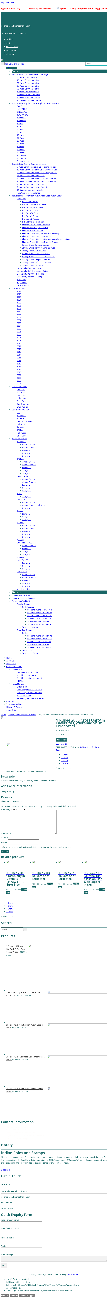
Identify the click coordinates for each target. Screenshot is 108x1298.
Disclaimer (5, 1170)
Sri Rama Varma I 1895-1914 (39, 610)
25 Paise (20, 141)
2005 (19, 329)
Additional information (26, 771)
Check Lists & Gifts (14, 666)
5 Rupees (21, 152)
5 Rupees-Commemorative (28, 97)
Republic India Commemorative (30, 678)
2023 (19, 381)
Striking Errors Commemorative (35, 245)
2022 (19, 378)
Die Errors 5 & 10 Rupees (33, 222)
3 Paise (20, 129)
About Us (10, 661)
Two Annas (21, 427)
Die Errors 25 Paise (30, 210)
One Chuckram (23, 404)
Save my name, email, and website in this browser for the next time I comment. (37, 847)
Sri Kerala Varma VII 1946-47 (39, 624)
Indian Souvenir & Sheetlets (23, 598)
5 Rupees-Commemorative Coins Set (32, 187)
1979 (19, 297)
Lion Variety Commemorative (29, 268)
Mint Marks (11, 663)
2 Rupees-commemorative (28, 94)
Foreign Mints (23, 161)
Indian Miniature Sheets (22, 595)
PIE (18, 412)
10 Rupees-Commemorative (29, 100)
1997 (19, 311)
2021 (19, 375)
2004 (19, 326)
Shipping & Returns (14, 707)
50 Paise (20, 143)
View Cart (5, 1295)
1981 (19, 300)
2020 (19, 372)
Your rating (6, 809)
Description (11, 771)
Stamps (16, 592)
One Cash (21, 389)
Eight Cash (21, 398)
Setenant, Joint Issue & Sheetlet (30, 698)
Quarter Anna (22, 476)
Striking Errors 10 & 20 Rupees (35, 265)
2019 (19, 369)
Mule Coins (21, 279)
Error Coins (21, 198)
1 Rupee (20, 146)
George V (26, 453)
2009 (19, 340)
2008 (19, 337)
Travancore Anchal (30, 627)
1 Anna (20, 511)
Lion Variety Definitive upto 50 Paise (32, 271)
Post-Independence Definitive (29, 689)
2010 (19, 343)
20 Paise (20, 138)
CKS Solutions (73, 1274)
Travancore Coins (19, 386)
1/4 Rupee (21, 430)
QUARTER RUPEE (24, 542)
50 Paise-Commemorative (28, 89)
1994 (19, 308)
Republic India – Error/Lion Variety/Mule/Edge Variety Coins (37, 196)
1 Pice (19, 493)
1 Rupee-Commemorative (28, 91)
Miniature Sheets (24, 695)
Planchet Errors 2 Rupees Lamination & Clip (40, 233)
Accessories (11, 701)
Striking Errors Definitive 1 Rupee (36, 253)
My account (11, 50)
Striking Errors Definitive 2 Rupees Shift (38, 256)
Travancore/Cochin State (22, 601)
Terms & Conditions (14, 704)
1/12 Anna (21, 415)
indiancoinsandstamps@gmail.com (20, 1138)
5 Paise (20, 132)
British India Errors (30, 201)
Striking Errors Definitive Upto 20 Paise (38, 248)
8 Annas (20, 557)
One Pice (20, 106)
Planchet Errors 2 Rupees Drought (36, 236)
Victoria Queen (28, 444)
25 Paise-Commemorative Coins (31, 175)
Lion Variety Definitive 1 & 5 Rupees (32, 274)
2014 (19, 355)
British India (22, 687)
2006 (19, 331)
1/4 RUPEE (21, 117)
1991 (19, 305)
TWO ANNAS (22, 115)
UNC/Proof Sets (18, 288)
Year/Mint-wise (23, 589)
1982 (19, 302)
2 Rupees (21, 149)
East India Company (20, 409)
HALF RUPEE (22, 560)
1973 (19, 294)
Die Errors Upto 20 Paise (32, 207)
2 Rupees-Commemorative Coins (31, 184)
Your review (7, 833)
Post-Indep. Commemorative (29, 692)
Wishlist (9, 39)
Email (4, 842)
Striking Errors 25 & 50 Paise (34, 250)
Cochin (25, 633)
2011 (19, 346)
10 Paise (20, 135)
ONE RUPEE (22, 571)
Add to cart (62, 740)
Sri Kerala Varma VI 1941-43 (39, 618)
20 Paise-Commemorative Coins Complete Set (37, 172)
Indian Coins (17, 669)
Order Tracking (12, 46)
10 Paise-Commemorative (28, 80)
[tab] (11, 771)
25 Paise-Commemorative (28, 86)
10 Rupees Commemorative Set (30, 190)
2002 (19, 320)
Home (9, 658)
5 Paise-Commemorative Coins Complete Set (36, 167)
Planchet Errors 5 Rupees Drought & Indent (40, 242)
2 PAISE (20, 126)
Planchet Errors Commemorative (36, 224)
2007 (19, 334)
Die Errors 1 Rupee (30, 216)
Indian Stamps (18, 684)
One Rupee (21, 436)
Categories (12, 68)
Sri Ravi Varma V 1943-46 (38, 621)
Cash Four (21, 395)
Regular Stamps (23, 604)
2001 (19, 317)
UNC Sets (21, 681)
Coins (15, 71)
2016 (19, 360)
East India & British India (27, 672)
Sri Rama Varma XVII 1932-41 (39, 615)
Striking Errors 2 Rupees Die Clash (36, 259)
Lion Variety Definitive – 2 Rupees (31, 276)
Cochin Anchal (28, 607)
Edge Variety (22, 282)
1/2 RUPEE (21, 120)
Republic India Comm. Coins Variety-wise (29, 164)
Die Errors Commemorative (34, 204)
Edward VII (26, 450)
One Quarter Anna (24, 421)
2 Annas (20, 522)
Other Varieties (23, 285)
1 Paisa (20, 123)
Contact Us (11, 710)
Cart (8, 43)
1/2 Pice (20, 418)
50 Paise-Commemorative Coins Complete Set (37, 178)
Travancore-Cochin (30, 653)
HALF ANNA (22, 109)
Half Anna (21, 424)
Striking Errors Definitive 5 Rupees (36, 262)
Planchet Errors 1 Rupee (32, 230)
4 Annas (20, 540)
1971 (19, 291)
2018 (19, 366)
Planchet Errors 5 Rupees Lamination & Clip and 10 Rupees (47, 239)
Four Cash (21, 392)
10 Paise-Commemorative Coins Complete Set (37, 169)
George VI (26, 456)
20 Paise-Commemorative (28, 83)
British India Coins (19, 438)
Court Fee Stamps (24, 630)
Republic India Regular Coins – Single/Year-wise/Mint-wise (36, 103)
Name (4, 837)
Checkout (10, 54)
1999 (19, 314)
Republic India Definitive (27, 675)
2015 (19, 357)
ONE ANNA (22, 112)
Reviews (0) (41, 771)
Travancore (27, 650)
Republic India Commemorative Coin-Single (30, 74)
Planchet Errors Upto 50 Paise (35, 227)
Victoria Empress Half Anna (33, 505)
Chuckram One (23, 407)
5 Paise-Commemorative (27, 77)
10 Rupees (21, 155)
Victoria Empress (29, 447)
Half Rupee (21, 433)
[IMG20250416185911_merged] (26, 718)
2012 (19, 349)
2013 (19, 352)
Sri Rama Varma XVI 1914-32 (39, 612)
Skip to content (7, 2)
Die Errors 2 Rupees (30, 219)
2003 (19, 323)
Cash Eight (21, 401)
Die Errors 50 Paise (30, 213)
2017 (19, 363)
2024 (19, 383)
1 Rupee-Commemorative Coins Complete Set (36, 181)
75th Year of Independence (28, 193)
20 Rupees (21, 158)
